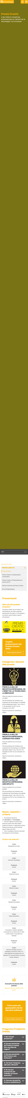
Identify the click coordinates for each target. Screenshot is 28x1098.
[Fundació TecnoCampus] (7, 1)
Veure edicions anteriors (14, 1019)
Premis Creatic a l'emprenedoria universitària (11, 575)
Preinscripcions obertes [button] (14, 652)
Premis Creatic (6, 571)
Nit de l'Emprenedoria (8, 589)
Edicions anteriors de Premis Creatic (12, 585)
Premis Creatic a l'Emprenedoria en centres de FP (12, 581)
